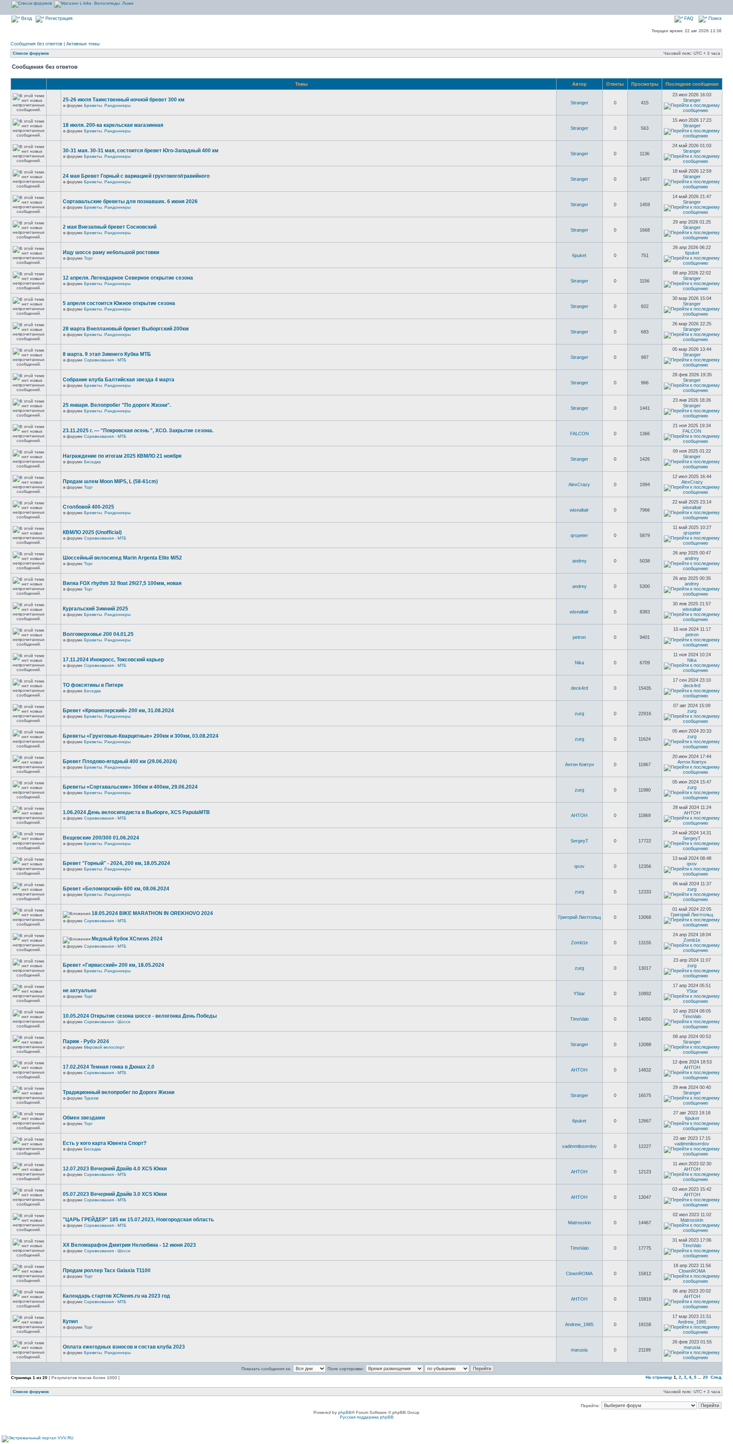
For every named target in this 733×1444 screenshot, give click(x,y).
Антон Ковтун (579, 764)
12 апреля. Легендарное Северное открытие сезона (128, 278)
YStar (579, 993)
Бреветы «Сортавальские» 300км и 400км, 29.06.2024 (130, 787)
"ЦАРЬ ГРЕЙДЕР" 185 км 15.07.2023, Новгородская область (138, 1220)
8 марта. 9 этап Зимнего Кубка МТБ (107, 354)
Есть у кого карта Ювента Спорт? (104, 1143)
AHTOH (579, 815)
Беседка (92, 461)
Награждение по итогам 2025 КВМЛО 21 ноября (122, 456)
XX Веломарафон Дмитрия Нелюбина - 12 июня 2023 (129, 1245)
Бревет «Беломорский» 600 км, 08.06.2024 (116, 889)
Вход (26, 18)
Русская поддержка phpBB (367, 1417)
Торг (88, 258)
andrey (579, 560)
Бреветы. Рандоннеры (107, 105)
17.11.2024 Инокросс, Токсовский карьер (113, 660)
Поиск (714, 18)
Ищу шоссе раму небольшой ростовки (111, 252)
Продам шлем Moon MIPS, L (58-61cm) (110, 481)
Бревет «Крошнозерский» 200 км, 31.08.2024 (118, 711)
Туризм (91, 1098)
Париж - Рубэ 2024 (86, 1041)
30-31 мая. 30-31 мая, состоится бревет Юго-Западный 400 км (140, 151)
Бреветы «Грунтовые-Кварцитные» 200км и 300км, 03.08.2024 (140, 736)
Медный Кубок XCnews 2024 (127, 939)
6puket (579, 255)
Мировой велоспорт (104, 1047)
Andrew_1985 (579, 1324)
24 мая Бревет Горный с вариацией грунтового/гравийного (136, 176)
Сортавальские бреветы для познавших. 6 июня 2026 (130, 201)
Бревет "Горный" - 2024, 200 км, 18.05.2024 (116, 863)
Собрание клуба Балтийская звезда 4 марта (118, 380)
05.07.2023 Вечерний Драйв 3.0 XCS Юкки (115, 1194)
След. (716, 1377)
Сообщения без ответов (36, 43)
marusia (579, 1349)
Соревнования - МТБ (105, 360)
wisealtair (579, 509)
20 (705, 1377)
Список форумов (31, 53)
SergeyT (579, 840)
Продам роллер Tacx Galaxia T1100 (107, 1270)
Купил (70, 1321)
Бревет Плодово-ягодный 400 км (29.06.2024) (120, 761)
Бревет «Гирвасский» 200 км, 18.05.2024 (113, 965)
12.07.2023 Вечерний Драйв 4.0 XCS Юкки (115, 1169)
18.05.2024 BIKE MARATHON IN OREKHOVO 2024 (152, 913)
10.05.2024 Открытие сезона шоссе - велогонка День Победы (140, 1016)
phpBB (345, 1412)
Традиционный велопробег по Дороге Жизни (118, 1092)
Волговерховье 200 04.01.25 (98, 634)
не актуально (79, 990)
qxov (579, 866)
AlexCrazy (579, 484)
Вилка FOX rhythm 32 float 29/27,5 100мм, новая (122, 583)
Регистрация (58, 18)
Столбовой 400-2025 (88, 507)
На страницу (659, 1377)
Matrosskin (579, 1222)
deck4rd (579, 688)
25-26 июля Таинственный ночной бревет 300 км (124, 100)
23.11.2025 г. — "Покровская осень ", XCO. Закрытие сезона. (138, 431)
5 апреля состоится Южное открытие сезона (119, 303)
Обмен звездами (84, 1118)
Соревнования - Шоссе (107, 1021)
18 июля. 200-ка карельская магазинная (113, 125)
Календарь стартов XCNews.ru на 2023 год (116, 1296)
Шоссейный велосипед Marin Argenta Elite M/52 (122, 558)
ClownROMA (579, 1273)
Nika (579, 662)
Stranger (579, 102)
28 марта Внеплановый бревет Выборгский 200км (126, 329)
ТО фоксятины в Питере (93, 685)
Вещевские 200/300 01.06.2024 (101, 838)
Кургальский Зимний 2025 (95, 609)
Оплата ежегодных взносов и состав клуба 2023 (124, 1347)
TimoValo (579, 1018)
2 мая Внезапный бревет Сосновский (110, 227)
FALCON (579, 433)
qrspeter (579, 535)
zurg (579, 713)
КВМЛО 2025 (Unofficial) (92, 532)
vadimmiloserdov (579, 1146)
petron (579, 637)
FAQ (688, 18)
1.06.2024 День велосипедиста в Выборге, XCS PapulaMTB (136, 812)
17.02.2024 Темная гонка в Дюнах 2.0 (108, 1067)
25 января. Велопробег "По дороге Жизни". (117, 405)
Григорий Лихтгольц (579, 917)
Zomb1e (579, 942)
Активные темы (83, 43)
